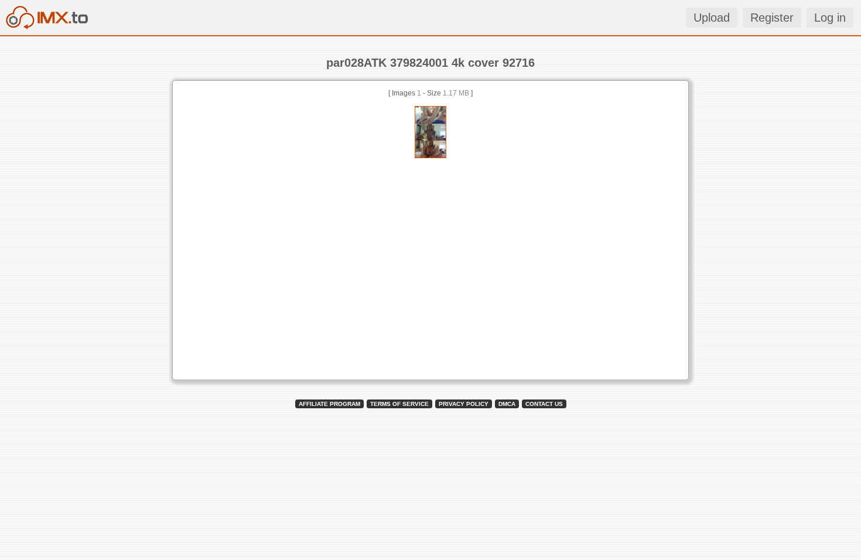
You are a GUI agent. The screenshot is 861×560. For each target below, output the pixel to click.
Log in (830, 17)
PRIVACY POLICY (463, 404)
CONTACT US (544, 404)
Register (772, 17)
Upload (711, 17)
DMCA (506, 404)
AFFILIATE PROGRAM (329, 404)
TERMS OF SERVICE (399, 404)
